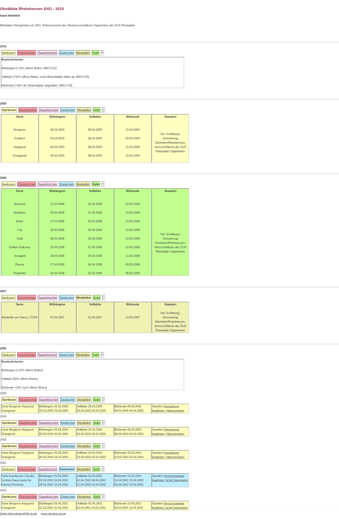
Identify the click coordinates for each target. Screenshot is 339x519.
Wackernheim (175, 410)
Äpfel (95, 52)
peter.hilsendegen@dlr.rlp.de (19, 513)
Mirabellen (83, 52)
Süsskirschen (27, 52)
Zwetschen (67, 52)
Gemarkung (171, 406)
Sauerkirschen (47, 52)
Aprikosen (8, 52)
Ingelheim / (159, 410)
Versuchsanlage (174, 476)
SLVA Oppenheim (176, 480)
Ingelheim (158, 480)
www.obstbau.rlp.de (53, 513)
